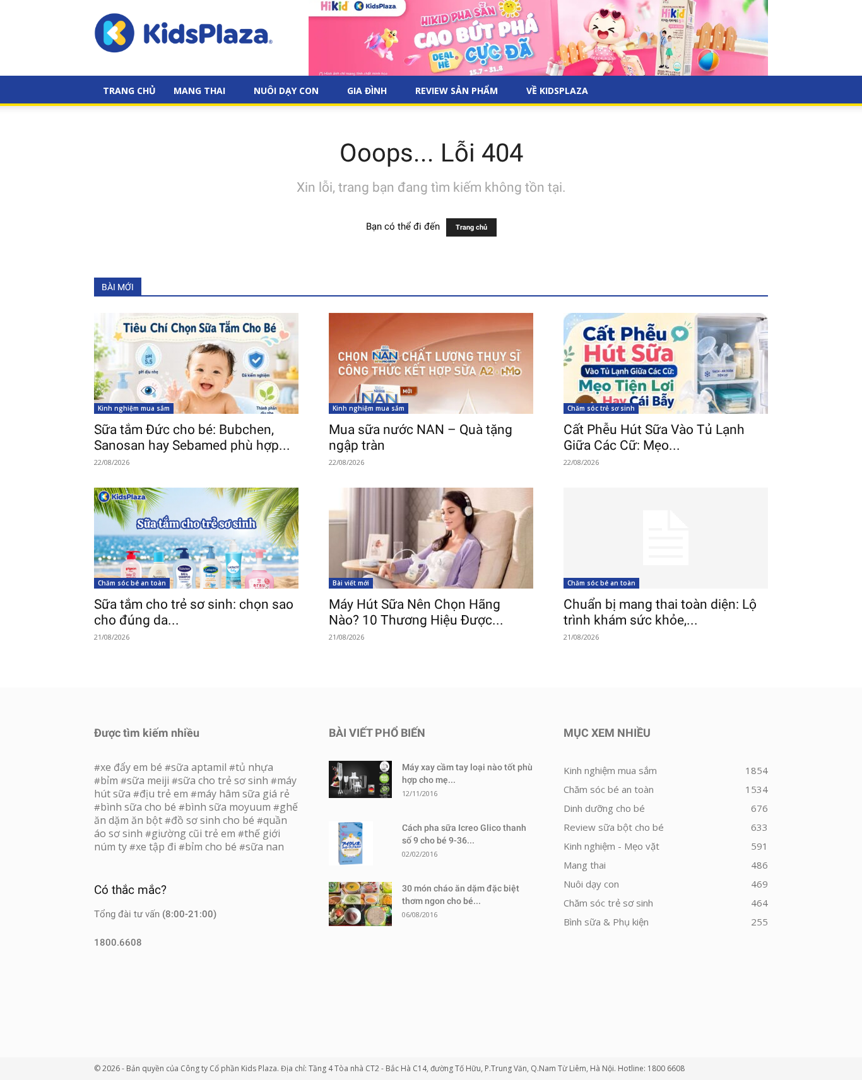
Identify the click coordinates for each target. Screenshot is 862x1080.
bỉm (109, 780)
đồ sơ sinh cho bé (212, 820)
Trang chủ (471, 227)
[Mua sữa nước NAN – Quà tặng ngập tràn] (431, 363)
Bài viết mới (351, 582)
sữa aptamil (199, 767)
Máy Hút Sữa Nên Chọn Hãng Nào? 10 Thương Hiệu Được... (416, 612)
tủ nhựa (254, 767)
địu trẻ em (163, 794)
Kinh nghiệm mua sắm (134, 408)
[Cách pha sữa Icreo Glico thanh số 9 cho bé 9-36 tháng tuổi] (351, 843)
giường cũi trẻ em (193, 833)
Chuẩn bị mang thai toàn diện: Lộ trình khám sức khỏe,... (660, 612)
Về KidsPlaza (557, 91)
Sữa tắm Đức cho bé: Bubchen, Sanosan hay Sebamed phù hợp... (192, 437)
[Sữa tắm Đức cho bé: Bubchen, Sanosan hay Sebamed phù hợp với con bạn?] (196, 363)
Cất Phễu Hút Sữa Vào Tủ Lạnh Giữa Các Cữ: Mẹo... (654, 437)
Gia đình (367, 91)
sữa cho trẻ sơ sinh (223, 780)
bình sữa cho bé (138, 807)
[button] (753, 91)
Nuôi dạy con (286, 91)
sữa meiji (148, 780)
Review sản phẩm (456, 91)
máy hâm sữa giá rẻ (243, 794)
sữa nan (264, 847)
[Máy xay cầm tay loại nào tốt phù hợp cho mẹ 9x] (360, 779)
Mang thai (199, 91)
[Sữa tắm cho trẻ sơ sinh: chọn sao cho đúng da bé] (196, 538)
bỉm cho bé (211, 847)
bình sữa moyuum (228, 807)
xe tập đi (156, 847)
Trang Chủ (129, 91)
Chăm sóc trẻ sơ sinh (601, 408)
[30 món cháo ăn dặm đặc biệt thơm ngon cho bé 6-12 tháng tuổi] (360, 904)
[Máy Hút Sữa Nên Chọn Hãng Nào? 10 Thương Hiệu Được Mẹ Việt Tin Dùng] (431, 538)
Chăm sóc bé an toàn (132, 582)
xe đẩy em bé (132, 767)
